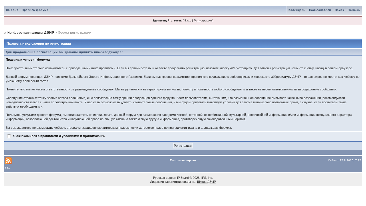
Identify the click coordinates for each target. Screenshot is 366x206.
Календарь (297, 9)
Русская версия (164, 177)
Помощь (354, 9)
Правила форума (35, 9)
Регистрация (203, 20)
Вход (187, 20)
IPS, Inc (206, 177)
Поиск (339, 9)
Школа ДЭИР (206, 181)
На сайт (12, 9)
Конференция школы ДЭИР (30, 33)
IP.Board (183, 177)
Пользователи (320, 9)
